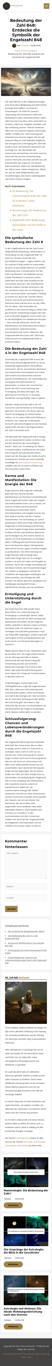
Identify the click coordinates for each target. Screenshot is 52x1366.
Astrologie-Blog (23, 1138)
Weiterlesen (13, 1205)
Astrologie (28, 1142)
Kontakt (43, 1353)
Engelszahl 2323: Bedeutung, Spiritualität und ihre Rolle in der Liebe (29, 224)
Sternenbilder (10, 1145)
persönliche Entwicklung (30, 462)
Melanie (24, 977)
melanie (7, 1199)
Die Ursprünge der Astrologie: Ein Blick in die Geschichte (24, 1251)
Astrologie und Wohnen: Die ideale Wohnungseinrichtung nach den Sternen (23, 1311)
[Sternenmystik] (13, 6)
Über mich (26, 1357)
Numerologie (39, 1142)
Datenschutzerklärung (26, 1353)
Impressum (8, 1353)
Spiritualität (22, 1145)
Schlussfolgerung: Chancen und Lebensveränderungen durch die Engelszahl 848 (26, 960)
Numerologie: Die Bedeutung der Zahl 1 (26, 1192)
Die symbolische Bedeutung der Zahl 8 (26, 931)
